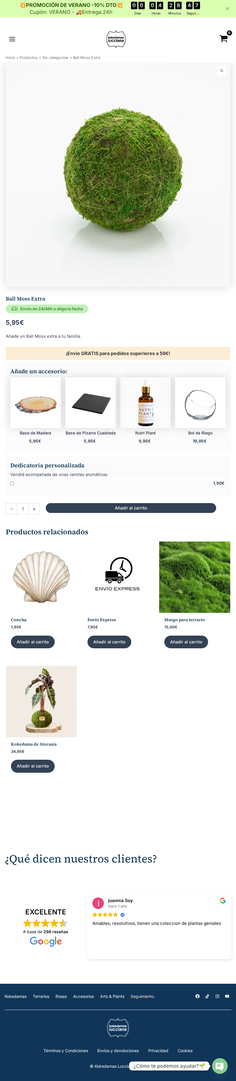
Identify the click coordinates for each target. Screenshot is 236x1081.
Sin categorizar (55, 57)
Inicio (10, 57)
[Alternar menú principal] (12, 38)
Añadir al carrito (131, 508)
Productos (29, 57)
